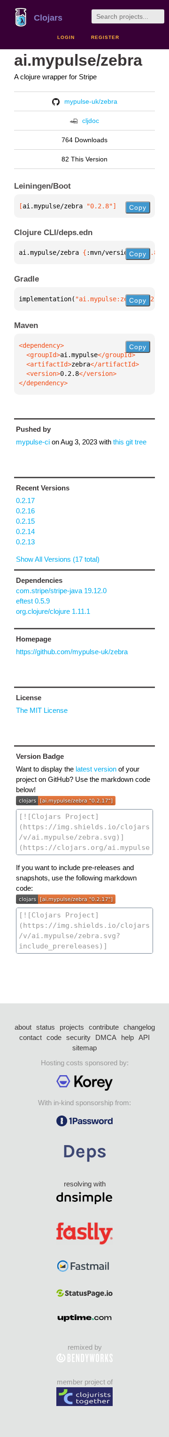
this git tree (129, 442)
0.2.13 (25, 542)
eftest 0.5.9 (33, 601)
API (144, 1037)
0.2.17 (25, 500)
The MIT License (42, 710)
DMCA (105, 1037)
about (23, 1027)
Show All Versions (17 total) (58, 559)
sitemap (84, 1048)
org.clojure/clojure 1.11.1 (53, 611)
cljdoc (90, 120)
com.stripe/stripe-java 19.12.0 (61, 591)
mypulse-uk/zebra (90, 101)
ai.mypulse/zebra (78, 60)
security (78, 1037)
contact (30, 1037)
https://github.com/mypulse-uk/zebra (72, 652)
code (53, 1037)
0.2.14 (25, 531)
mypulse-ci (33, 442)
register (105, 37)
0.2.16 (25, 511)
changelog (139, 1027)
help (127, 1037)
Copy (137, 207)
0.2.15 (25, 521)
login (66, 37)
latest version (96, 769)
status (45, 1027)
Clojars (48, 18)
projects (72, 1027)
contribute (104, 1027)
